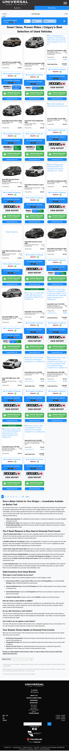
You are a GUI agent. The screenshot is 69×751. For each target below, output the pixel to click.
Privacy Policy (28, 747)
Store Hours (34, 713)
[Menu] (65, 3)
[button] (11, 75)
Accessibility (17, 747)
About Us (33, 695)
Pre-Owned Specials (34, 710)
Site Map (37, 747)
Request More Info (11, 99)
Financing (34, 700)
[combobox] (27, 21)
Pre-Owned (34, 706)
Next (27, 496)
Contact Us (8, 747)
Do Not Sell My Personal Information (52, 747)
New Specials (34, 708)
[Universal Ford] (15, 3)
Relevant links (6, 659)
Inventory (34, 702)
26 (23, 496)
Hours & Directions (33, 698)
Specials (34, 711)
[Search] (49, 724)
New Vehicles (34, 705)
